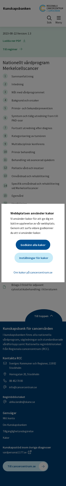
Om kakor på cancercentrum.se (33, 272)
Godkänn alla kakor (33, 245)
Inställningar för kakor (33, 258)
